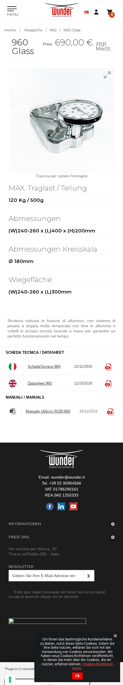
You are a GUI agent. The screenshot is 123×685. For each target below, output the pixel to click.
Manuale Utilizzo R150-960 (48, 411)
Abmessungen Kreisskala (54, 249)
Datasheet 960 (40, 383)
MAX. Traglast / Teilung (49, 188)
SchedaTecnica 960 (44, 366)
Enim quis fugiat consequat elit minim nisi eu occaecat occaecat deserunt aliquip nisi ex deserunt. (57, 594)
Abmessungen (36, 219)
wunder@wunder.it (68, 477)
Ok (77, 676)
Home (10, 30)
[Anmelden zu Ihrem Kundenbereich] (97, 12)
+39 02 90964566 (65, 483)
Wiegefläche (31, 280)
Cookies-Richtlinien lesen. (92, 666)
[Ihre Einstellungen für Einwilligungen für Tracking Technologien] (10, 679)
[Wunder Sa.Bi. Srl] (61, 10)
